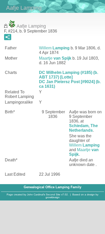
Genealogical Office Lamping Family (52, 187)
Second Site (53, 194)
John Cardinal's (36, 194)
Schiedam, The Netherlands (83, 128)
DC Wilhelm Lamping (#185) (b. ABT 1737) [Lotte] (68, 74)
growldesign (53, 197)
